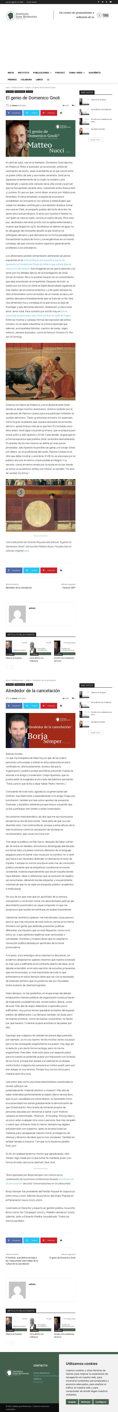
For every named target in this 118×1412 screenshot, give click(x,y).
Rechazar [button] (85, 1402)
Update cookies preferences (4, 1406)
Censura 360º (68, 587)
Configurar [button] (101, 1402)
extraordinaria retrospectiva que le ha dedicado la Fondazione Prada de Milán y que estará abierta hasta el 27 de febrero (38, 264)
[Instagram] (102, 2)
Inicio (8, 87)
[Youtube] (110, 2)
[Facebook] (98, 2)
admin (14, 105)
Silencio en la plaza (14, 658)
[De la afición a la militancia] (40, 648)
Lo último (10, 92)
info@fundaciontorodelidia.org (46, 1376)
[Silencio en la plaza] (16, 648)
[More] (61, 113)
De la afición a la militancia (101, 109)
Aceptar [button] (72, 1402)
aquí (26, 550)
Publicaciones (17, 87)
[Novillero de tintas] (84, 131)
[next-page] (12, 667)
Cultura (28, 87)
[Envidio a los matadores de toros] (64, 648)
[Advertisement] (59, 47)
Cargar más (95, 139)
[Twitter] (106, 2)
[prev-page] (7, 667)
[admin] (7, 105)
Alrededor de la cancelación (19, 587)
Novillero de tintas (98, 129)
